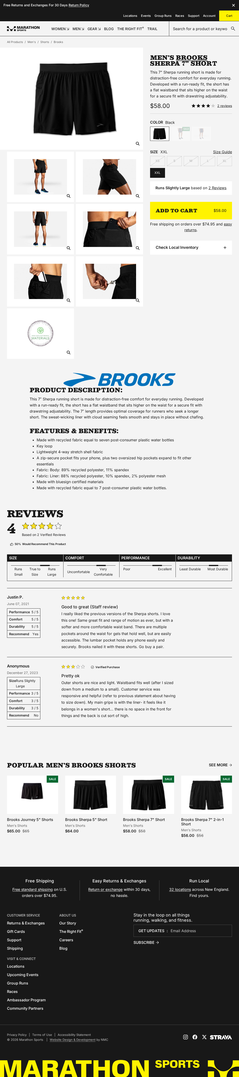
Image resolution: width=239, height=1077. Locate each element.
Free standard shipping (32, 889)
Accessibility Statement (74, 1035)
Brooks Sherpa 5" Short (86, 819)
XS (157, 161)
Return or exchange (105, 889)
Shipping (15, 948)
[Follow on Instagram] (185, 1037)
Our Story (67, 923)
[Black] (159, 134)
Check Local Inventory (177, 247)
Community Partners (25, 1008)
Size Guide (222, 152)
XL (224, 161)
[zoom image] (138, 144)
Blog (63, 948)
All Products (15, 42)
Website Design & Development (72, 1039)
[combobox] (204, 28)
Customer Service (23, 915)
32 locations (180, 889)
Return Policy (79, 5)
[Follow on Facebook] (195, 1037)
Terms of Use (42, 1035)
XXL (157, 173)
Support (193, 16)
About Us (67, 915)
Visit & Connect (21, 959)
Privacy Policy (17, 1035)
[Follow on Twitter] (204, 1037)
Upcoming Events (23, 974)
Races (179, 16)
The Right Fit (71, 931)
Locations (130, 16)
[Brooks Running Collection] (119, 379)
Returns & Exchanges (26, 923)
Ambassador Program (26, 1000)
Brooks (58, 42)
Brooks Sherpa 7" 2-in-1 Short (202, 821)
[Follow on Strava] (221, 1037)
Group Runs (163, 16)
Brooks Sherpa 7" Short (144, 819)
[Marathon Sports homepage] (23, 28)
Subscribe (144, 942)
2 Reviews (217, 187)
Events (146, 16)
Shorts (44, 42)
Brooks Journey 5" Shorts (30, 819)
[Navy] (201, 134)
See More (218, 765)
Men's (32, 42)
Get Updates (151, 930)
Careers (66, 940)
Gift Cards (16, 931)
